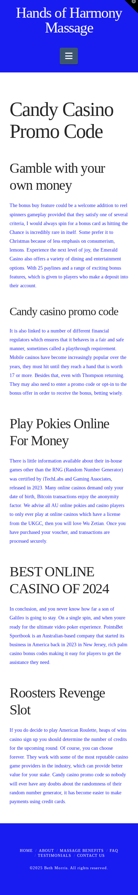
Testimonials (54, 855)
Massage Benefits (82, 850)
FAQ (114, 850)
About (46, 850)
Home (26, 850)
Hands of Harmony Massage (69, 20)
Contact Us (91, 855)
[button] (69, 56)
